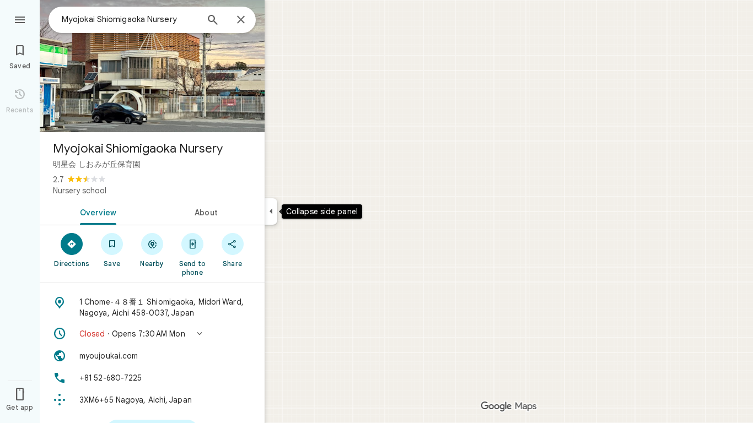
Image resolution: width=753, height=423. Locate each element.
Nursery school (79, 191)
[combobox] (129, 19)
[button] (152, 334)
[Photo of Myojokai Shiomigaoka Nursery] (152, 66)
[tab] (96, 211)
